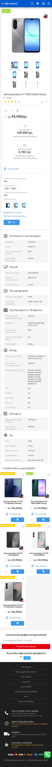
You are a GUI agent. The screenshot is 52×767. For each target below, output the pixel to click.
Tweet (27, 658)
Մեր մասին (26, 677)
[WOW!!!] (19, 101)
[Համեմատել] (42, 101)
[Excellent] (15, 101)
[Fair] (8, 101)
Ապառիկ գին (13, 169)
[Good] (12, 101)
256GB (13, 188)
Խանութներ (26, 687)
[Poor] (5, 101)
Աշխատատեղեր (26, 701)
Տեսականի (26, 667)
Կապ (26, 696)
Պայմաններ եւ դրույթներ (26, 692)
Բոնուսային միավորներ (26, 672)
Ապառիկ (26, 682)
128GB (6, 188)
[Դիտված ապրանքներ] (46, 101)
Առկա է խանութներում (15, 216)
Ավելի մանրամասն (13, 212)
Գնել (13, 222)
